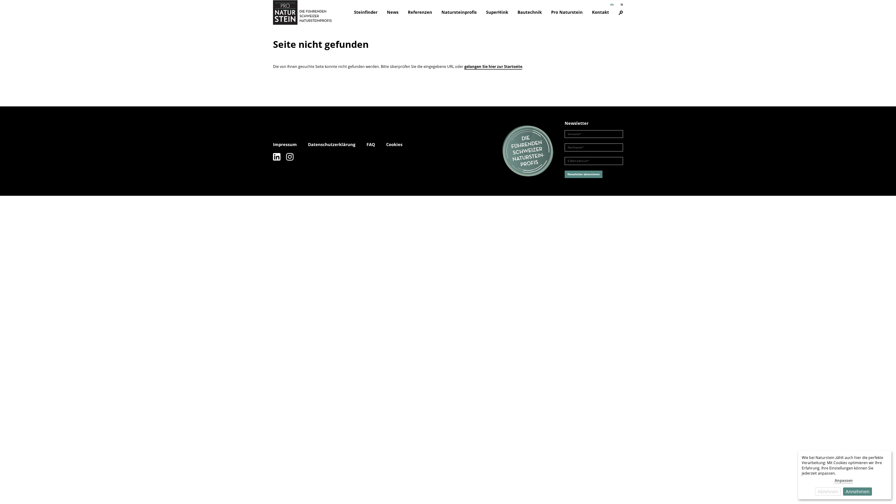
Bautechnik (530, 12)
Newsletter (576, 123)
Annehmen (857, 491)
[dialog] (844, 475)
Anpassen (844, 480)
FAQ (371, 144)
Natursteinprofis (459, 12)
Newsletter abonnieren (583, 174)
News (393, 12)
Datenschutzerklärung (331, 144)
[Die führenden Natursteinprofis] (527, 151)
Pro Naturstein (567, 12)
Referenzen (420, 12)
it (622, 4)
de (612, 4)
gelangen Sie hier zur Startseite (493, 66)
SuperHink (497, 12)
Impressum (285, 144)
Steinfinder (366, 12)
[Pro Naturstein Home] (302, 12)
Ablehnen (828, 491)
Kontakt (600, 12)
